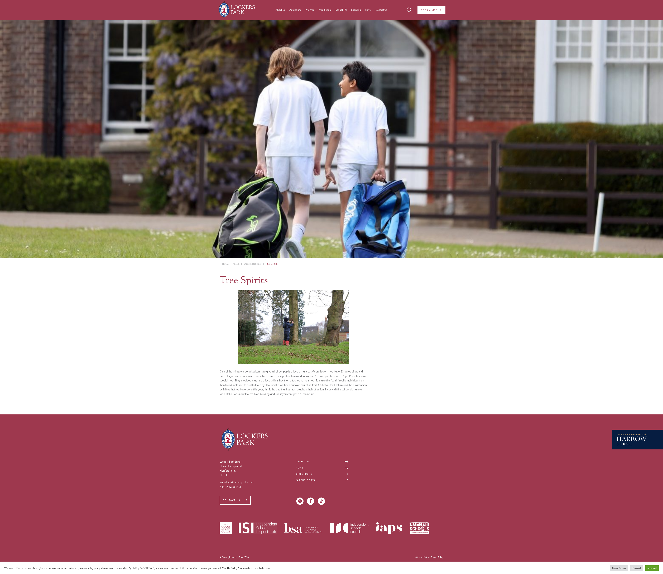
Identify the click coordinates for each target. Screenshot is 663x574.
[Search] (409, 10)
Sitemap (419, 557)
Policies (427, 557)
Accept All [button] (652, 568)
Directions (304, 473)
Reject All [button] (636, 568)
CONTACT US (231, 500)
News (300, 467)
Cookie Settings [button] (619, 568)
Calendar (303, 461)
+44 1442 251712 (230, 487)
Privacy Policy (437, 557)
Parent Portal (306, 480)
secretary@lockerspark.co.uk (237, 482)
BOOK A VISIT (429, 10)
